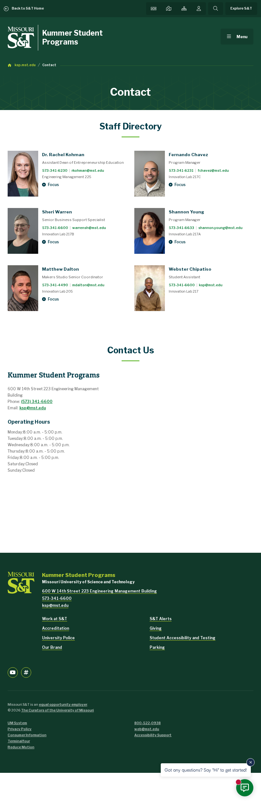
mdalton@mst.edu (88, 285)
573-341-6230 (54, 171)
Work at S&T (54, 618)
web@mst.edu (146, 729)
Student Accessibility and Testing (182, 637)
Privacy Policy (20, 729)
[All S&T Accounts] (26, 672)
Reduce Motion (21, 747)
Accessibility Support (153, 735)
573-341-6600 (55, 228)
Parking (157, 647)
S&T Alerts (161, 618)
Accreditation (55, 628)
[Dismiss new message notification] (250, 762)
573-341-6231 (181, 171)
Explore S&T (241, 8)
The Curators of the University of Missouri (57, 710)
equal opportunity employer (63, 705)
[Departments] (184, 8)
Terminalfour (19, 741)
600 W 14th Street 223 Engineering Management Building (99, 591)
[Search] (215, 8)
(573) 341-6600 (37, 401)
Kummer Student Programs (72, 37)
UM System (17, 723)
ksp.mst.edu (25, 65)
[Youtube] (13, 672)
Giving (156, 628)
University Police (58, 637)
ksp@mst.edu (210, 285)
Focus (53, 184)
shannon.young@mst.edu (220, 228)
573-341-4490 (55, 285)
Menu (242, 36)
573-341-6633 (181, 228)
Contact (49, 65)
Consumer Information (27, 735)
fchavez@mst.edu (213, 171)
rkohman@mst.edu (88, 171)
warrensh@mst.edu (89, 228)
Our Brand (52, 647)
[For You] (199, 8)
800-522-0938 (147, 723)
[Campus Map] (168, 8)
